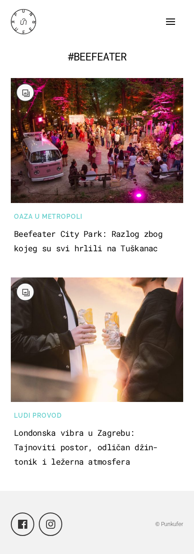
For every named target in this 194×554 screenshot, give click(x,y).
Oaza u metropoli (48, 216)
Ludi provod (38, 415)
